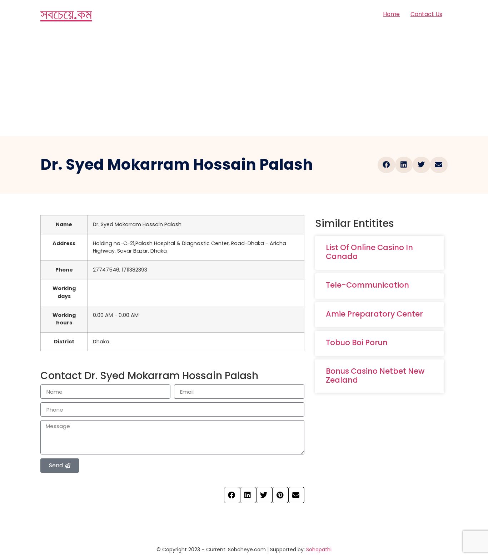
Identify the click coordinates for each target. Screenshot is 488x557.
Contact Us (426, 14)
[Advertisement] (244, 82)
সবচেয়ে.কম (66, 14)
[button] (386, 165)
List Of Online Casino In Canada (369, 252)
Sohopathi (319, 549)
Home (391, 14)
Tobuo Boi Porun (357, 342)
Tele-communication (367, 285)
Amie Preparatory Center (374, 314)
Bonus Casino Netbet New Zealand (375, 375)
